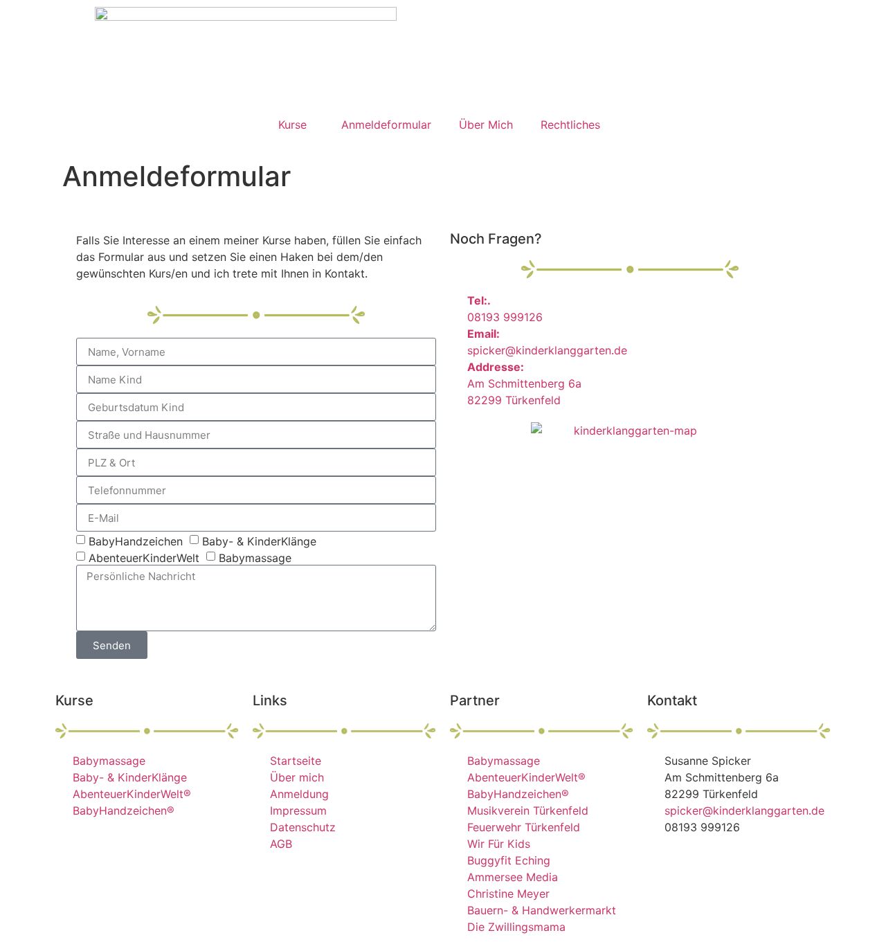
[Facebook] (664, 866)
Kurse (292, 125)
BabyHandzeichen (136, 541)
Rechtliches (570, 125)
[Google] (740, 866)
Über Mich (486, 125)
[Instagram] (702, 866)
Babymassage (255, 558)
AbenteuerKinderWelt (144, 558)
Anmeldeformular (386, 125)
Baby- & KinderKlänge (259, 541)
